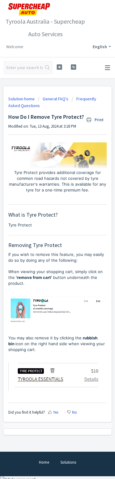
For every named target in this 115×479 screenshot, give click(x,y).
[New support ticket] (59, 67)
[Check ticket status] (73, 67)
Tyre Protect (20, 224)
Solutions (68, 462)
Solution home (22, 99)
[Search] (47, 68)
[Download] (46, 238)
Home (44, 462)
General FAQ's (55, 99)
